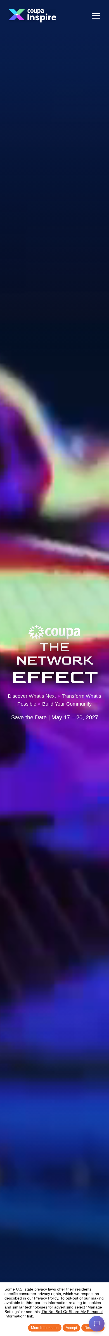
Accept (71, 1328)
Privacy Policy (46, 1298)
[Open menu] (96, 16)
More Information (44, 1328)
